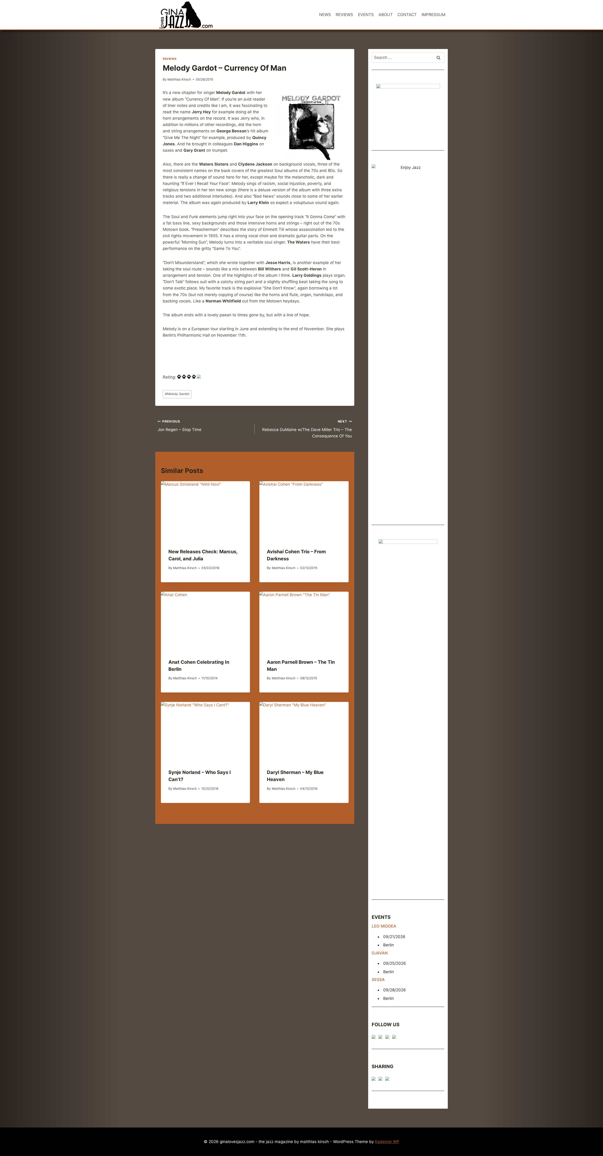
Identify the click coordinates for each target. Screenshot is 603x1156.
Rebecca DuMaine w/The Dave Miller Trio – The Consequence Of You (307, 428)
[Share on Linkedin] (388, 1080)
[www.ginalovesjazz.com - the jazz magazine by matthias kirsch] (374, 1080)
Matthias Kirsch (179, 79)
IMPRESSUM (433, 14)
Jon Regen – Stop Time (179, 425)
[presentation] (205, 511)
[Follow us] (374, 1038)
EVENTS (366, 14)
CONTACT (407, 14)
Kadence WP (387, 1141)
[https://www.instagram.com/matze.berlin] (395, 1038)
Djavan (380, 953)
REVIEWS (344, 14)
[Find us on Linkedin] (388, 1038)
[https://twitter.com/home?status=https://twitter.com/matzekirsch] (381, 1080)
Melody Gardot (177, 394)
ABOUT (386, 14)
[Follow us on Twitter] (381, 1038)
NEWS (325, 14)
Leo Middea (384, 926)
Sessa (378, 979)
